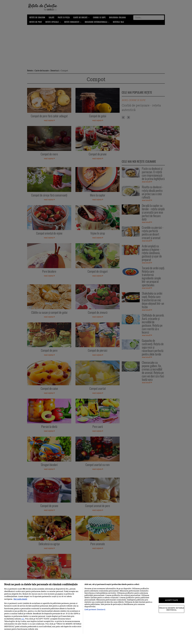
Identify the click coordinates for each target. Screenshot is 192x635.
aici (22, 619)
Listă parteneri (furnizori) (94, 609)
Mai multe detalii (20, 599)
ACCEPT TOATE (171, 600)
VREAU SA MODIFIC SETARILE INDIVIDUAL (171, 609)
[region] (96, 607)
